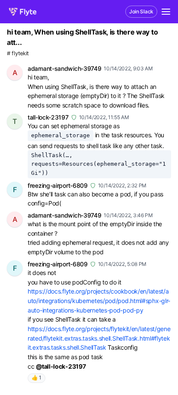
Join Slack (141, 11)
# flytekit (18, 53)
